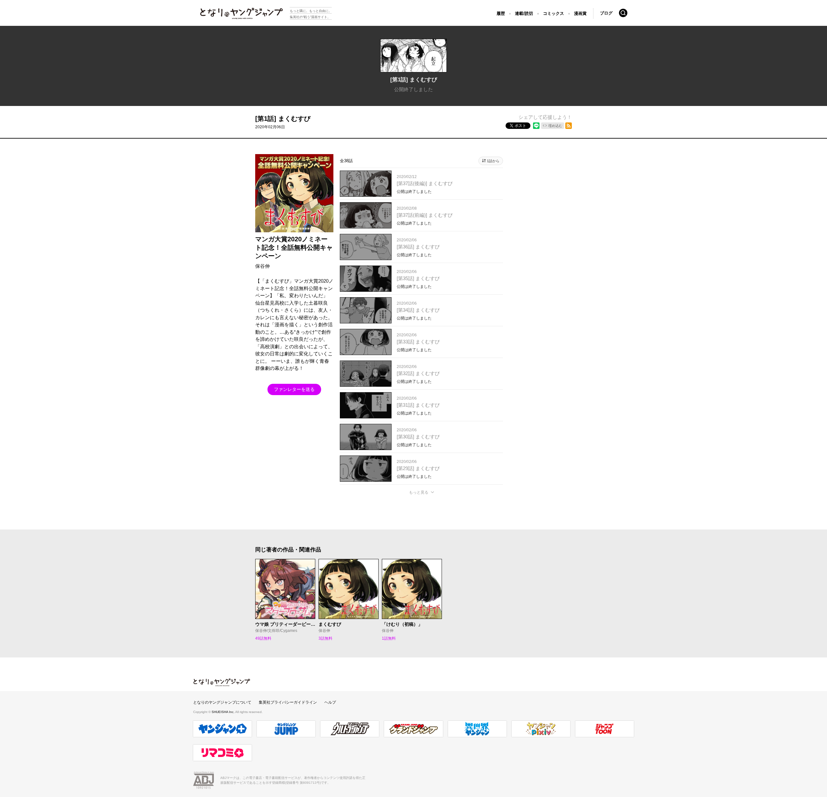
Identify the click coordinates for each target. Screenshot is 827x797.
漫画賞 (580, 13)
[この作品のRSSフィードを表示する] (568, 125)
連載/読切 (524, 13)
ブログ (606, 13)
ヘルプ (330, 702)
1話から (493, 161)
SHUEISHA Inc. (223, 712)
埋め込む (555, 126)
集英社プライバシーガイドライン (288, 702)
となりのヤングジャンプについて (222, 702)
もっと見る (418, 492)
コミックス (553, 13)
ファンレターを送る (294, 389)
